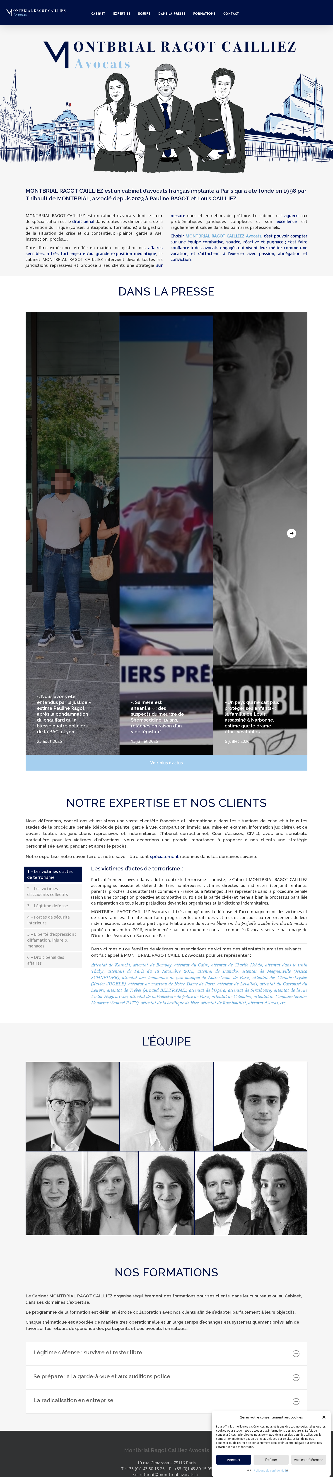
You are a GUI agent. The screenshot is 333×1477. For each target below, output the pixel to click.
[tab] (53, 874)
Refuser (271, 1460)
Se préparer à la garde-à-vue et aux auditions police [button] (102, 1376)
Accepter (233, 1460)
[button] (324, 1417)
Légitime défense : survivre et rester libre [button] (88, 1352)
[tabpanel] (195, 939)
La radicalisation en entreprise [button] (73, 1400)
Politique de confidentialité (271, 1470)
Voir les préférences (308, 1460)
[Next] (291, 533)
